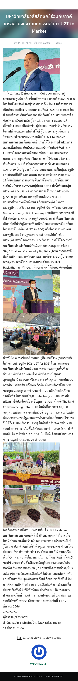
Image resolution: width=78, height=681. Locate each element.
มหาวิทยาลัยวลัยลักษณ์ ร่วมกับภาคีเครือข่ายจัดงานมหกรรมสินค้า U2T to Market (39, 23)
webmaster (44, 43)
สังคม (59, 43)
